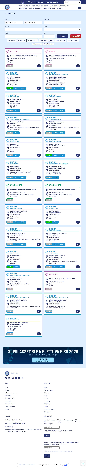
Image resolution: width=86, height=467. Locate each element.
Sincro (46, 398)
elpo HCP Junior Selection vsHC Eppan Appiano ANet (57, 256)
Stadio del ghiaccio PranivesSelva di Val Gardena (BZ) (57, 83)
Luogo (7, 26)
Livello (46, 26)
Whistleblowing (9, 426)
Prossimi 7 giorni (60, 40)
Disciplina (47, 19)
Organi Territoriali (35, 8)
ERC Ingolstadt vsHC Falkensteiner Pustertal (56, 100)
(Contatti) (23, 423)
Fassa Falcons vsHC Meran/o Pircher (15, 167)
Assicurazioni (22, 8)
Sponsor (60, 8)
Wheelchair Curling (49, 409)
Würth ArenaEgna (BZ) (13, 106)
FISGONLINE (40, 2)
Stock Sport (47, 412)
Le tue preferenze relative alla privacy (50, 465)
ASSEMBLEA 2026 (64, 6)
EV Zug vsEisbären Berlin (14, 145)
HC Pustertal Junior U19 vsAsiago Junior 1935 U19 (17, 234)
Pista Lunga (47, 401)
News (20, 6)
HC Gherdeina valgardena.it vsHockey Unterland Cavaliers (57, 78)
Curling (46, 406)
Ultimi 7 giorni (44, 40)
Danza (45, 395)
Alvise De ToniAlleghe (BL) (14, 83)
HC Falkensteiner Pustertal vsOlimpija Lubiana (18, 301)
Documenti (53, 6)
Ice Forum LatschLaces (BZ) (54, 106)
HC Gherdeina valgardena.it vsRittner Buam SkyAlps (57, 301)
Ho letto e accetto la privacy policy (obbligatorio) (58, 431)
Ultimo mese (21, 40)
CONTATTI (7, 416)
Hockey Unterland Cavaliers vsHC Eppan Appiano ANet (19, 323)
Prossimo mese (37, 44)
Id (44, 33)
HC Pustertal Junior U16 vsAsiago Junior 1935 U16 (56, 122)
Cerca (63, 36)
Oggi (51, 40)
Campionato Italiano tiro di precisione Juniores (23, 189)
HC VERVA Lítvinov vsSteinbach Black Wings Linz (57, 145)
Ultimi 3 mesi (12, 40)
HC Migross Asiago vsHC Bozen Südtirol (16, 279)
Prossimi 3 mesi (48, 44)
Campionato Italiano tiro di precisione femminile (62, 189)
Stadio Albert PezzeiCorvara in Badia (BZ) (55, 173)
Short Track (47, 404)
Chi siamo (27, 6)
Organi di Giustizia (49, 8)
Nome (6, 33)
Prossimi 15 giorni (73, 40)
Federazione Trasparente (40, 6)
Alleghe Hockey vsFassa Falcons (15, 78)
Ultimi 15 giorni (32, 40)
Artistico (46, 393)
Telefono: (12, 423)
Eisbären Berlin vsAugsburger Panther (55, 212)
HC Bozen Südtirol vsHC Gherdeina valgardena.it (57, 167)
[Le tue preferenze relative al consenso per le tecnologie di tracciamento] (83, 464)
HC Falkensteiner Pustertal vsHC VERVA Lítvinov (18, 212)
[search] (79, 2)
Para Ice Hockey (48, 390)
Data (6, 19)
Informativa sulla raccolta (27, 465)
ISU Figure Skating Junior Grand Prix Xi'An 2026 (23, 56)
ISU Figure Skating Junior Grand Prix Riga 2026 (62, 279)
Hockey (46, 387)
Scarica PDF (76, 36)
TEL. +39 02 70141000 (52, 2)
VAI (39, 66)
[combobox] (62, 22)
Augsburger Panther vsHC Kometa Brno (16, 100)
